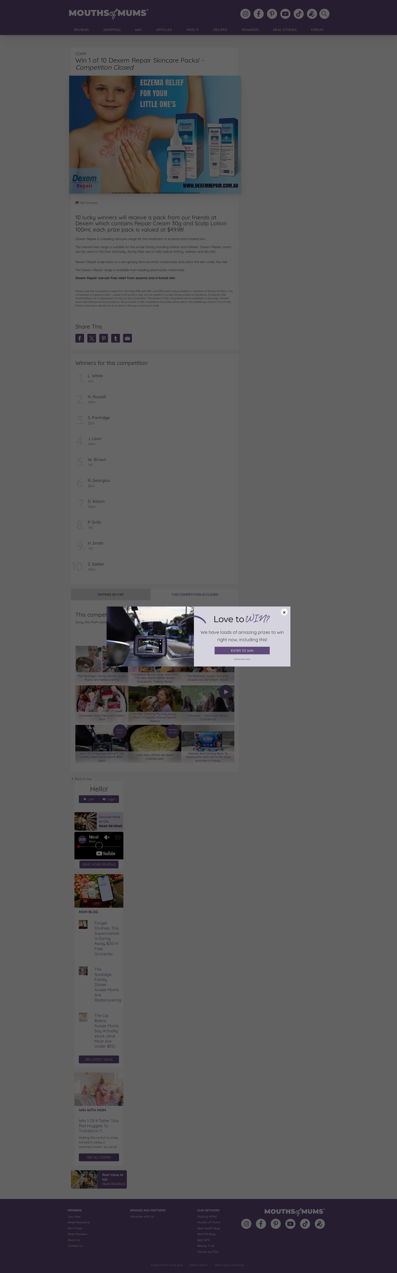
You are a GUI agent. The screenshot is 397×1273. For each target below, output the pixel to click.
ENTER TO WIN (242, 651)
